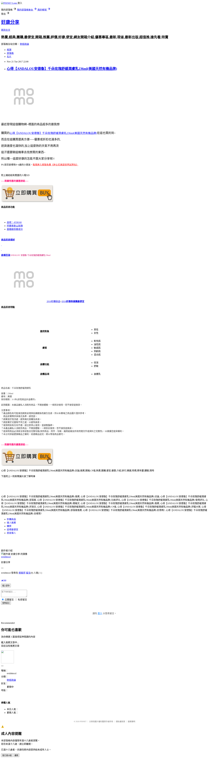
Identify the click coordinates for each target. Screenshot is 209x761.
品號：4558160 (14, 222)
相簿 (9, 50)
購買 (9, 526)
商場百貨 (5, 255)
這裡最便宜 (12, 529)
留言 (28, 573)
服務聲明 (131, 721)
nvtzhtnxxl (6, 557)
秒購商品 (11, 519)
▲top (3, 580)
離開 (16, 755)
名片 (9, 56)
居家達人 (11, 533)
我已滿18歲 (7, 755)
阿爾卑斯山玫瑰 (15, 226)
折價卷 (69, 301)
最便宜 (80, 301)
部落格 (10, 53)
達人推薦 (11, 522)
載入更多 (6, 586)
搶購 (75, 301)
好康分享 (10, 22)
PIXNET (83, 721)
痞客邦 (22, 573)
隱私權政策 (120, 721)
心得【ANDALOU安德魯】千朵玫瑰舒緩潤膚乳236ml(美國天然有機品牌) (62, 68)
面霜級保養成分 (15, 229)
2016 (64, 301)
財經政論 (24, 44)
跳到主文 (5, 30)
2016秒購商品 (53, 301)
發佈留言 (6, 603)
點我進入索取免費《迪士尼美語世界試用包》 (55, 164)
